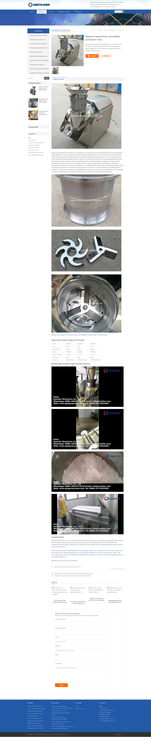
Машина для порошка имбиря (39, 60)
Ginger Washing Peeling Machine (88, 552)
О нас (51, 11)
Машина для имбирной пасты (39, 48)
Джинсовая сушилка (36, 52)
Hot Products (65, 734)
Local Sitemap (58, 734)
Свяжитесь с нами (64, 11)
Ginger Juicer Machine (96, 555)
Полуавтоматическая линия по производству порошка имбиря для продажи (45, 115)
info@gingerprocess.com (115, 4)
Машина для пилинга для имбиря (37, 40)
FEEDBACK (106, 56)
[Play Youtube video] (87, 386)
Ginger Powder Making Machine (79, 555)
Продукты (41, 11)
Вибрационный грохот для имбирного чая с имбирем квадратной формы (74, 573)
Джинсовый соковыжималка (38, 56)
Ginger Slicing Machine (105, 552)
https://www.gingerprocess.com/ (98, 6)
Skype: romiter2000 (111, 6)
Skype (122, 735)
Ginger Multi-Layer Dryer (62, 555)
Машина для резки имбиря (38, 43)
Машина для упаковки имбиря (39, 69)
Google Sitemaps (50, 734)
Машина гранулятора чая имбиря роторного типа (68, 567)
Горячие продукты (35, 83)
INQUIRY (93, 56)
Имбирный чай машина (60, 30)
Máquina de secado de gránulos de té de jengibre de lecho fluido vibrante (73, 576)
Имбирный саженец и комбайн (39, 73)
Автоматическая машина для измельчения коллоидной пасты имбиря (44, 90)
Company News (33, 127)
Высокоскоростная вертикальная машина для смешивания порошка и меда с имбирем (60, 601)
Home (32, 11)
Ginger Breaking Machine (70, 552)
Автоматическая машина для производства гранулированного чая (78, 602)
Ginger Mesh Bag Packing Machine (113, 555)
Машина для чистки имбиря (38, 35)
